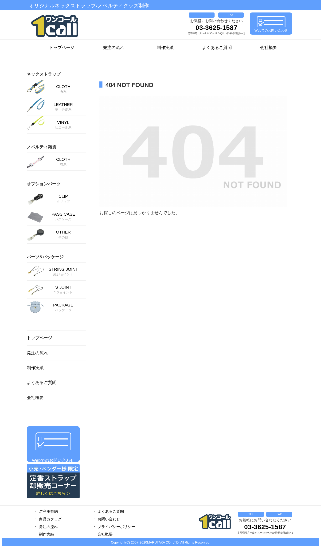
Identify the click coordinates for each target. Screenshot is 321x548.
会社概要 (268, 47)
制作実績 (165, 47)
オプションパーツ (44, 183)
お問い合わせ (109, 519)
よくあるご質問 (217, 47)
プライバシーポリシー (116, 527)
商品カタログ (50, 519)
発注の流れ (113, 47)
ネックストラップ (44, 74)
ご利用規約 (48, 511)
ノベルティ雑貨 (41, 147)
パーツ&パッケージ (45, 256)
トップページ (61, 47)
